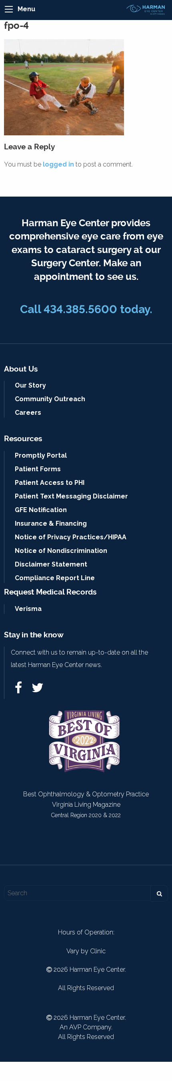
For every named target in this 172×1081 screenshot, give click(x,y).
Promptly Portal (41, 455)
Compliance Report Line (55, 578)
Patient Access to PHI (49, 482)
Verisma (28, 609)
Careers (28, 412)
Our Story (30, 385)
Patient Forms (38, 469)
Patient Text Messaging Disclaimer (71, 496)
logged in (58, 164)
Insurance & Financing (51, 523)
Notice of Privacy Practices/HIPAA (70, 537)
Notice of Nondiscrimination (61, 551)
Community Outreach (50, 399)
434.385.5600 (80, 309)
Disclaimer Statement (51, 564)
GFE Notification (41, 510)
